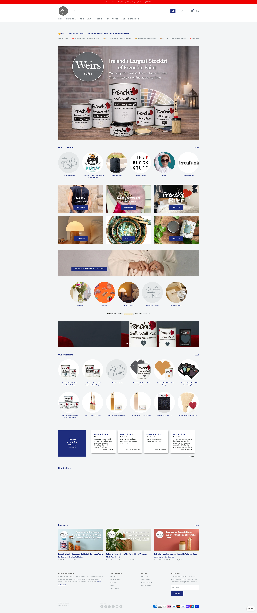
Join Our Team (115, 579)
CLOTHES (99, 19)
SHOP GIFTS (70, 19)
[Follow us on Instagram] (109, 606)
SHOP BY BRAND (133, 19)
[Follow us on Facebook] (101, 606)
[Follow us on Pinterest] (113, 606)
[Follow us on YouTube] (117, 606)
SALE (123, 19)
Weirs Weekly (114, 588)
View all (196, 148)
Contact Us (114, 576)
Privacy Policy (145, 576)
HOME (60, 19)
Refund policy (145, 579)
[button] (89, 441)
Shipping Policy (146, 585)
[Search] (172, 11)
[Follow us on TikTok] (120, 606)
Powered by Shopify (63, 605)
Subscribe (177, 593)
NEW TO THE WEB (112, 19)
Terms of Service (146, 582)
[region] (143, 441)
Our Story (113, 582)
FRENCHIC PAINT (85, 19)
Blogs (112, 585)
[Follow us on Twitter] (105, 606)
